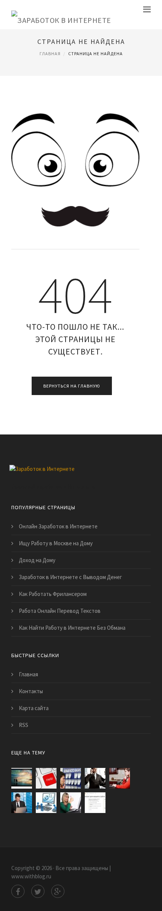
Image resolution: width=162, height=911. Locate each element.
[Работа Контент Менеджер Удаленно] (119, 778)
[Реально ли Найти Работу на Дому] (70, 802)
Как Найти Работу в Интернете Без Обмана (72, 627)
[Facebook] (17, 891)
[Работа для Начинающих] (95, 778)
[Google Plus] (57, 891)
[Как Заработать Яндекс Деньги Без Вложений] (95, 802)
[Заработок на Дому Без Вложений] (21, 778)
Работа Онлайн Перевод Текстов (60, 610)
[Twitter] (37, 891)
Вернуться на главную (71, 386)
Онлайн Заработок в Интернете (58, 526)
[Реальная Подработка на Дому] (46, 802)
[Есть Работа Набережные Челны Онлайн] (70, 778)
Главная (50, 53)
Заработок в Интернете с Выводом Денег (70, 577)
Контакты (31, 691)
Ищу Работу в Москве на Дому (56, 543)
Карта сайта (34, 708)
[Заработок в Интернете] (61, 14)
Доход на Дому (37, 560)
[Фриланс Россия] (46, 778)
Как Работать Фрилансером (53, 593)
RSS (23, 724)
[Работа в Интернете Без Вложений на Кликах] (21, 802)
